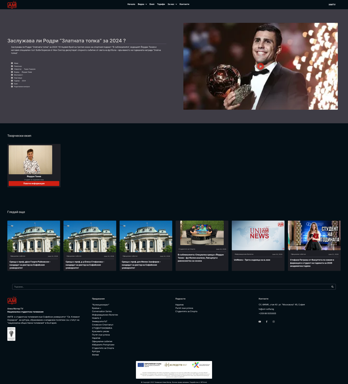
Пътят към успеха (101, 334)
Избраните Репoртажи (103, 344)
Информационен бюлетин (244, 254)
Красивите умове (100, 331)
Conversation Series (102, 311)
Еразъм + (96, 308)
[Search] (332, 286)
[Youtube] (260, 322)
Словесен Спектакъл (102, 324)
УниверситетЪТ (99, 321)
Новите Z (96, 318)
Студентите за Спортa (187, 249)
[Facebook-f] (267, 322)
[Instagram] (274, 322)
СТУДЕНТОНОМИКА (102, 328)
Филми (95, 354)
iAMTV (332, 4)
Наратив (96, 338)
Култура (96, 351)
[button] (260, 66)
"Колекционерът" (100, 304)
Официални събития (17, 256)
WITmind (204, 382)
